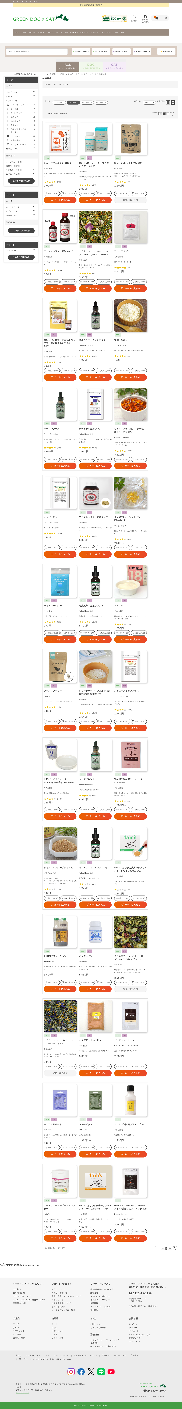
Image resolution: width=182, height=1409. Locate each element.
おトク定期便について (61, 1303)
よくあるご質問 (58, 1307)
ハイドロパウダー (53, 605)
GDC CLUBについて (22, 1296)
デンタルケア (135, 1341)
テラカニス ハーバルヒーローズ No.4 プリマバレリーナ (94, 253)
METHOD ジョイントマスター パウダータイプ (95, 164)
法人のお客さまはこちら (60, 1359)
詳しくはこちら (22, 1392)
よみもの (94, 32)
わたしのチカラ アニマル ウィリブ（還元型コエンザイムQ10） (60, 343)
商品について (57, 1300)
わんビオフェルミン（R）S (58, 163)
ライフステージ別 (14, 162)
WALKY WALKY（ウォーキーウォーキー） (129, 781)
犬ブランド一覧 (101, 52)
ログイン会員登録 (145, 21)
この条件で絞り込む (21, 181)
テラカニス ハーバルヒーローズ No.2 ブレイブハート (129, 957)
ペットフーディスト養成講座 (103, 1346)
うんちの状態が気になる (139, 1334)
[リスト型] (168, 102)
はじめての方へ (21, 32)
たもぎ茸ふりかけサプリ (91, 1040)
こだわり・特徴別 (14, 170)
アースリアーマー (53, 691)
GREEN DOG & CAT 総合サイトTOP (29, 1300)
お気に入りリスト (71, 32)
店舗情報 (106, 1355)
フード (102, 32)
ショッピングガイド (36, 32)
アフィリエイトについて (101, 1307)
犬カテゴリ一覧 (81, 52)
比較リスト (84, 32)
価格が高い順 (87, 102)
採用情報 (94, 1310)
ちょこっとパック (98, 1327)
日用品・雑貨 (119, 32)
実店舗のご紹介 (20, 1303)
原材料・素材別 (13, 166)
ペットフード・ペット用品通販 (45, 74)
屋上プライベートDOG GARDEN (33, 1359)
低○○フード (134, 1327)
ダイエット (134, 1331)
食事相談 (166, 52)
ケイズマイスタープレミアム (58, 867)
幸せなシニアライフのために (28, 1355)
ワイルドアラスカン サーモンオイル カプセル (129, 430)
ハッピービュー (52, 517)
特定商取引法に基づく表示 (102, 1289)
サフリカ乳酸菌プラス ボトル (129, 1124)
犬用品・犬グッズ (66, 74)
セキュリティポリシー (100, 1300)
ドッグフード (12, 92)
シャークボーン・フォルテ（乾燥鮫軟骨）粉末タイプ (94, 692)
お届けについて (58, 1289)
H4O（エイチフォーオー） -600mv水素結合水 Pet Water (59, 781)
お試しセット (96, 1324)
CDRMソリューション (55, 956)
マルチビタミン (87, 1124)
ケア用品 (17, 1334)
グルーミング (120, 1355)
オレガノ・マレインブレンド (93, 867)
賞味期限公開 (19, 1293)
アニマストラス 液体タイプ (58, 251)
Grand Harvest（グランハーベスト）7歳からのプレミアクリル (130, 1207)
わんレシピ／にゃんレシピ (57, 1355)
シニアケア (92, 74)
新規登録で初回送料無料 (90, 5)
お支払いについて (59, 1293)
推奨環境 (94, 1303)
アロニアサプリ (122, 251)
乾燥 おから (121, 340)
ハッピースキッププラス (126, 691)
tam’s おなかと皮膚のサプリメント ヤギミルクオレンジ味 (95, 1207)
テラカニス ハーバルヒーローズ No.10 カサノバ (59, 1042)
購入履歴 (134, 21)
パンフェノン (85, 956)
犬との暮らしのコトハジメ (85, 1355)
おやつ (109, 32)
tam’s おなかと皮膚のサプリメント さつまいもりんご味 (130, 869)
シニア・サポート (53, 1124)
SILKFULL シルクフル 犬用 (128, 163)
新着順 (59, 102)
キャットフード (13, 207)
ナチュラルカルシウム (90, 429)
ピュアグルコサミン (124, 1040)
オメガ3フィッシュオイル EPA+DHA (128, 518)
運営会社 (94, 1293)
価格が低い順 (101, 102)
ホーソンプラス (52, 429)
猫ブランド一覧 (142, 52)
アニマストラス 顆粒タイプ (93, 517)
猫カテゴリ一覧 (121, 52)
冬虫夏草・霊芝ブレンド (91, 605)
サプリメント (80, 74)
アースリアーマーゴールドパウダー (59, 1207)
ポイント (59, 32)
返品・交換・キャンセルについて (66, 1296)
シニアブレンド (87, 779)
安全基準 (17, 1289)
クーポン (50, 32)
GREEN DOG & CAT (22, 74)
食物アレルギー (136, 1338)
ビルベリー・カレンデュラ (92, 340)
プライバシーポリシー (100, 1296)
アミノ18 (119, 605)
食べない (133, 1324)
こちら (153, 1306)
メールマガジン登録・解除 (63, 1310)
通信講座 (134, 1355)
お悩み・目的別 (13, 174)
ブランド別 (11, 250)
